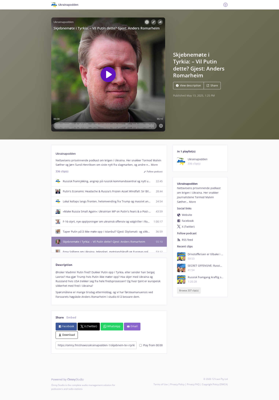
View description (190, 85)
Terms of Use (161, 384)
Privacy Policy (177, 384)
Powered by (59, 379)
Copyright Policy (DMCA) (215, 384)
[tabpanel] (109, 284)
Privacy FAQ (193, 384)
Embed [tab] (71, 317)
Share (214, 85)
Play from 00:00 (153, 345)
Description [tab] (64, 265)
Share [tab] (60, 317)
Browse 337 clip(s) (189, 290)
